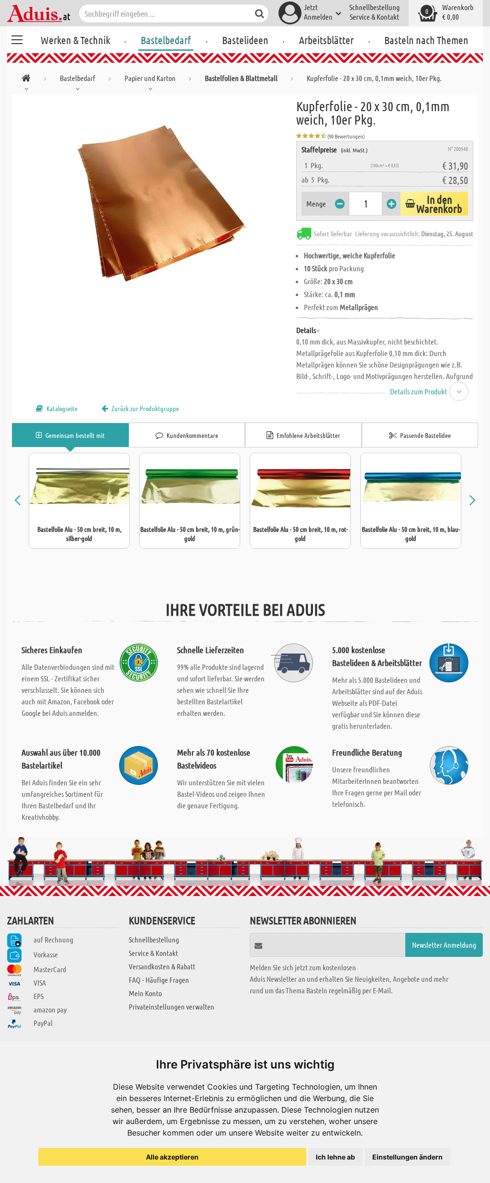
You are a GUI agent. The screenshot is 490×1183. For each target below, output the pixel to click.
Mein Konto (145, 993)
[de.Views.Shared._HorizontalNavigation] (26, 80)
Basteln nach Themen (426, 40)
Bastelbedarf (166, 40)
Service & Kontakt (374, 16)
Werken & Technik (75, 40)
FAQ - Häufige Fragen (159, 979)
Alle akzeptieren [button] (172, 1157)
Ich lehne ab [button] (335, 1157)
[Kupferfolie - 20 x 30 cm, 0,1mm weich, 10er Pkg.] (154, 202)
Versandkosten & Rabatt (162, 966)
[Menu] (16, 38)
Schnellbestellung (374, 6)
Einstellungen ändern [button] (407, 1157)
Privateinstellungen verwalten (171, 1006)
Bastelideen (245, 40)
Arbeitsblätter (326, 40)
